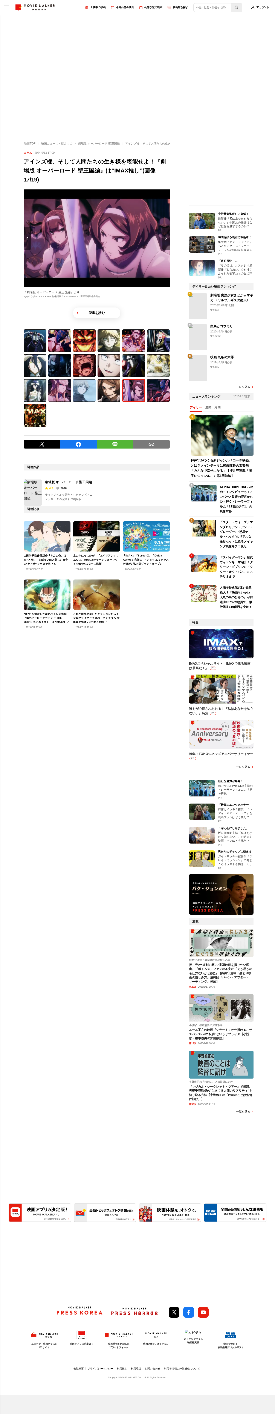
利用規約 (122, 1368)
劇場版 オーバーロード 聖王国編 (68, 482)
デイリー (196, 407)
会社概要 (78, 1368)
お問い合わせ (152, 1368)
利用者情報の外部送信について (182, 1368)
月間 (217, 407)
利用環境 (136, 1368)
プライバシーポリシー (100, 1368)
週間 (208, 407)
